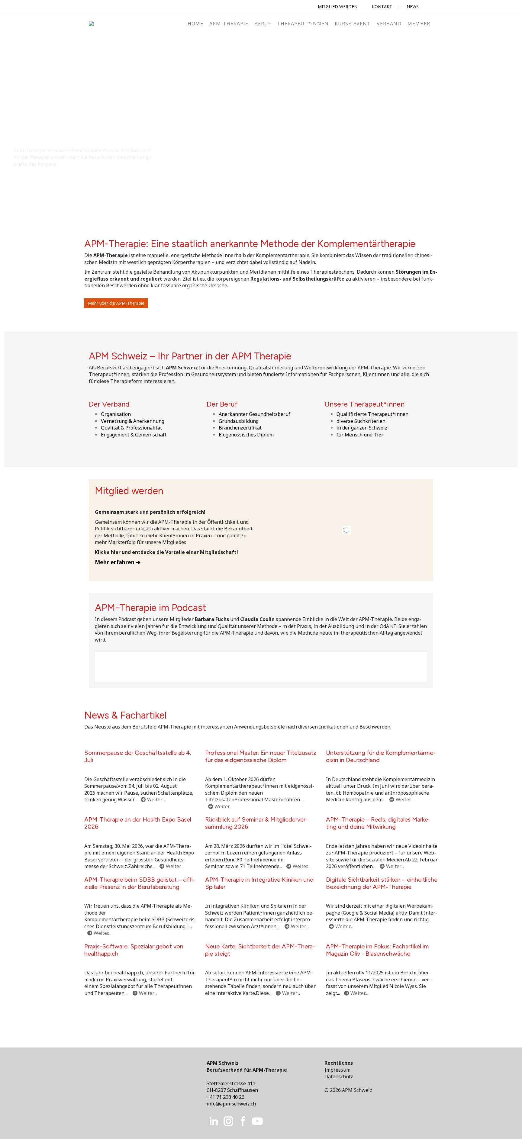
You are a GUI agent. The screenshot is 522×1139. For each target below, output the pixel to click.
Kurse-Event (353, 23)
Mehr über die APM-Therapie (116, 303)
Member (419, 23)
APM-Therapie (228, 23)
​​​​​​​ (228, 1120)
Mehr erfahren (114, 562)
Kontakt (382, 6)
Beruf (262, 23)
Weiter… (156, 799)
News (413, 6)
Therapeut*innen (303, 23)
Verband (389, 23)
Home (195, 23)
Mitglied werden (337, 6)
